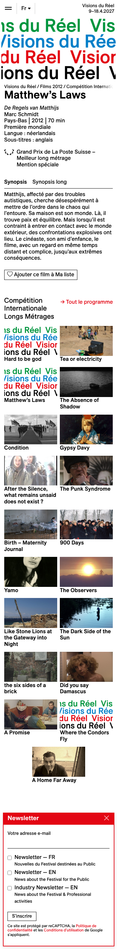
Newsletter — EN (52, 875)
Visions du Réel (20, 86)
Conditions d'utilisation (64, 930)
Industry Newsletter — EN (53, 894)
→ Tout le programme (86, 302)
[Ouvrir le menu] (8, 8)
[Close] (105, 818)
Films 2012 (51, 86)
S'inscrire (22, 916)
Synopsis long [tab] (49, 182)
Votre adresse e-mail (29, 833)
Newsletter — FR (55, 860)
